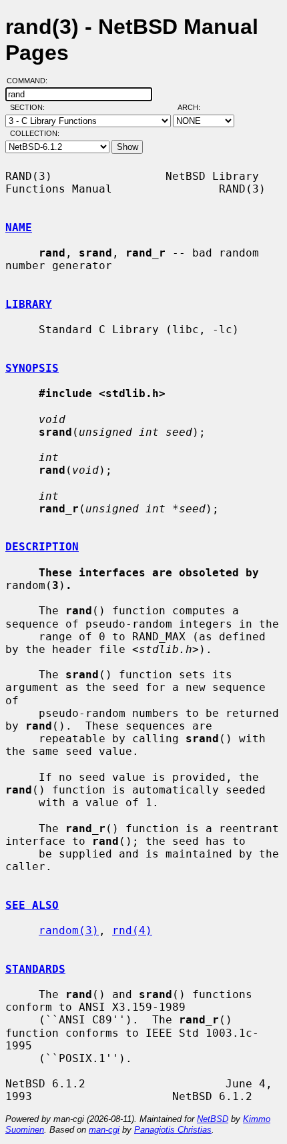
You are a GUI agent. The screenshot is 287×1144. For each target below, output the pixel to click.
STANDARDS (35, 969)
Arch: (195, 107)
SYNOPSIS (32, 368)
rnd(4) (132, 930)
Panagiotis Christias (173, 1130)
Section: (30, 107)
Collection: (34, 133)
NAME (18, 227)
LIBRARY (28, 304)
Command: (31, 81)
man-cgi (104, 1130)
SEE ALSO (32, 905)
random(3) (69, 930)
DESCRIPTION (42, 546)
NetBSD (212, 1119)
